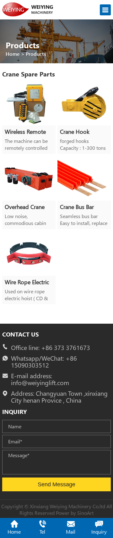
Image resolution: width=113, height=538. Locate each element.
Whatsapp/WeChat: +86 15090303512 (44, 361)
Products (36, 53)
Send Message (56, 484)
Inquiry (99, 531)
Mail (70, 531)
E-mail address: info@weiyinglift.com (40, 379)
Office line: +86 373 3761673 (50, 347)
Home (13, 53)
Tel (42, 531)
